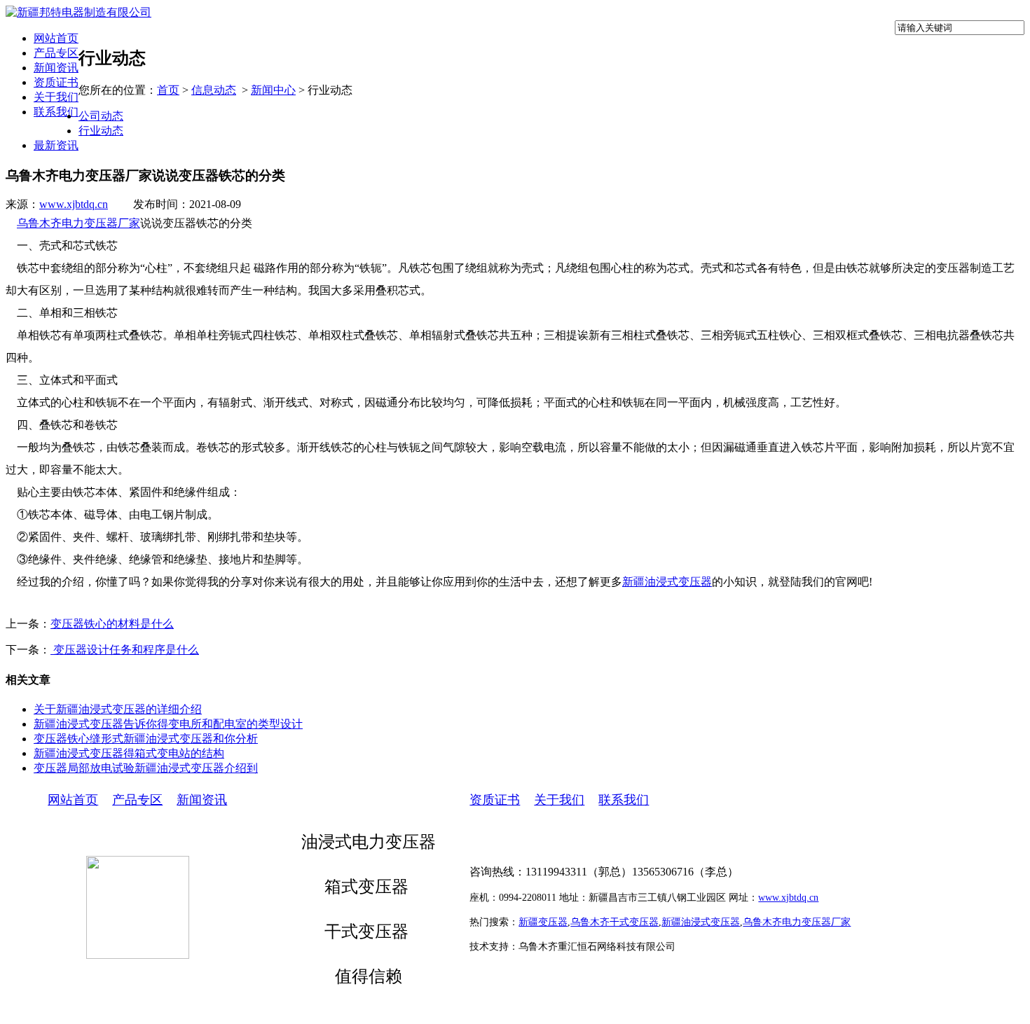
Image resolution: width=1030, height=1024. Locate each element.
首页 (168, 90)
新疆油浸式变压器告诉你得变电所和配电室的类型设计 (168, 724)
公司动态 (100, 116)
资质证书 (56, 82)
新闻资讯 (56, 68)
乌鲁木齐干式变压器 (614, 922)
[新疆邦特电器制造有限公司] (78, 12)
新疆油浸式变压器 (667, 582)
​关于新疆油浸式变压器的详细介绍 (118, 709)
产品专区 (56, 53)
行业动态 (100, 131)
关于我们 (56, 97)
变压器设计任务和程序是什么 (124, 650)
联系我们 (56, 112)
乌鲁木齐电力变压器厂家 (78, 223)
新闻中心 (273, 90)
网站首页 (56, 38)
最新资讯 (56, 145)
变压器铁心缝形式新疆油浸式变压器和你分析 (146, 739)
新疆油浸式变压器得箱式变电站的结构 (129, 753)
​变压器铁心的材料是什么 (112, 624)
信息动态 (213, 90)
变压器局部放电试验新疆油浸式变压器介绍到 (146, 768)
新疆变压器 (543, 922)
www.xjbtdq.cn (73, 204)
